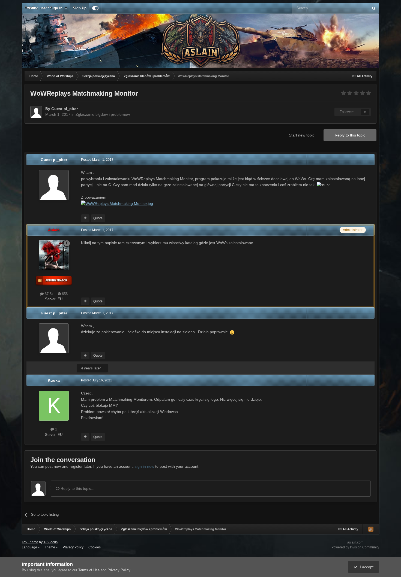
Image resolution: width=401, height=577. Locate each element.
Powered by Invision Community (355, 547)
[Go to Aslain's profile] (54, 255)
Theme (50, 547)
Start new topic (302, 135)
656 (64, 294)
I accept (365, 567)
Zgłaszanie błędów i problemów (103, 114)
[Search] (373, 8)
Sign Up (79, 8)
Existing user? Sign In (45, 8)
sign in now (144, 466)
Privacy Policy (73, 547)
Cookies (94, 547)
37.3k (48, 294)
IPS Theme (30, 542)
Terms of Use (89, 570)
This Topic (353, 8)
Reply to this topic (350, 135)
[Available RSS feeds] (370, 529)
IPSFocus (50, 542)
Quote (98, 218)
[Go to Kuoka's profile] (54, 406)
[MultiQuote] (85, 218)
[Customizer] (95, 8)
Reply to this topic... (76, 488)
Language (30, 547)
